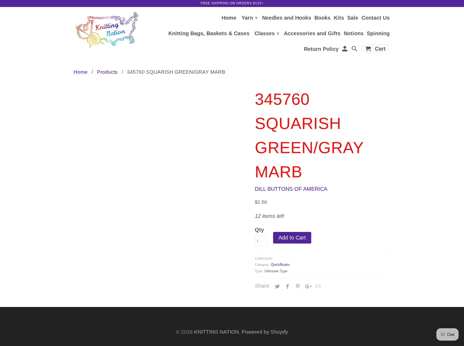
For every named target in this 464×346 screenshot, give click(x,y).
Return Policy (321, 49)
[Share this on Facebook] (286, 286)
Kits (339, 18)
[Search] (355, 50)
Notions (354, 33)
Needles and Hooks (286, 18)
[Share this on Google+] (307, 286)
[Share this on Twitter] (276, 286)
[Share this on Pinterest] (297, 286)
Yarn (249, 18)
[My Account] (345, 50)
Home (229, 18)
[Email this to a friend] (317, 286)
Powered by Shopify (265, 332)
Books (322, 18)
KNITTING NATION (216, 332)
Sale (352, 18)
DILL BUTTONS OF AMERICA (291, 189)
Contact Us (375, 18)
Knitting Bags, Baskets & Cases (208, 33)
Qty (259, 230)
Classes (267, 33)
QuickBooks (280, 265)
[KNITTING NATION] (107, 30)
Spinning (378, 33)
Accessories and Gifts (312, 33)
